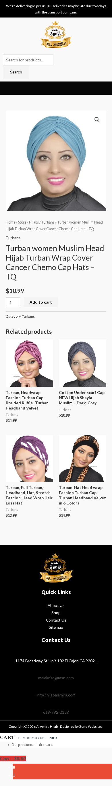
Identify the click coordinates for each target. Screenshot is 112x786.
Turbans (48, 222)
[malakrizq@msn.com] (56, 669)
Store (22, 222)
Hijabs (34, 222)
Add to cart (41, 302)
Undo (52, 738)
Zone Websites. (91, 726)
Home (11, 222)
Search (16, 71)
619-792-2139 (56, 712)
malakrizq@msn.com (56, 677)
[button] (7, 88)
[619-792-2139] (56, 704)
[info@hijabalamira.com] (56, 686)
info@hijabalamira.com (56, 694)
